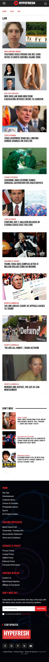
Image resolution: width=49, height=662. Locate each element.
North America (11, 303)
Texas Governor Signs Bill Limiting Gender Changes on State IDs (21, 139)
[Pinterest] (17, 645)
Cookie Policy (7, 652)
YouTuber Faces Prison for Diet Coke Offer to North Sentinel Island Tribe (22, 55)
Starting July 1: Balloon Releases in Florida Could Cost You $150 (22, 223)
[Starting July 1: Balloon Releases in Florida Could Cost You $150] (24, 203)
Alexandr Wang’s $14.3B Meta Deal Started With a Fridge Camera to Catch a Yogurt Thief (31, 459)
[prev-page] (3, 472)
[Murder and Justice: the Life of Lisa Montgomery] (24, 367)
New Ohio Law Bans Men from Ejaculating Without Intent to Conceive (23, 97)
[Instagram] (11, 645)
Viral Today (22, 417)
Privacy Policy (25, 614)
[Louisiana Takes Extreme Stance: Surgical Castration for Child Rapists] (24, 161)
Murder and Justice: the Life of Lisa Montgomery (21, 388)
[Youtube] (30, 645)
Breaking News (23, 455)
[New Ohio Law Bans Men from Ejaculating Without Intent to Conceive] (24, 77)
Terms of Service (31, 652)
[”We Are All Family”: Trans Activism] (24, 328)
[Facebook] (5, 645)
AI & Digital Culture (25, 436)
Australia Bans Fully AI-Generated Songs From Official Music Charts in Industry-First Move (31, 440)
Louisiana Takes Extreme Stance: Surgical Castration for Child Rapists (23, 181)
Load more (23, 399)
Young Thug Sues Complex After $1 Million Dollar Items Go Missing (21, 265)
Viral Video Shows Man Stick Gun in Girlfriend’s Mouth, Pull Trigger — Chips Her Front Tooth (31, 421)
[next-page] (7, 472)
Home (4, 11)
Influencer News (12, 51)
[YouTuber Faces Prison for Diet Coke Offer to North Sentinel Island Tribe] (24, 35)
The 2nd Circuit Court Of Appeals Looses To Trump (24, 307)
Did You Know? (11, 93)
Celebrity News (11, 261)
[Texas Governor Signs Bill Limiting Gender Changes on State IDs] (24, 119)
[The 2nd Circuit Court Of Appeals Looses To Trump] (24, 286)
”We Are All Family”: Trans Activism (21, 347)
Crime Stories (11, 177)
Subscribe (41, 609)
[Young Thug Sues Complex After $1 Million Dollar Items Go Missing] (24, 244)
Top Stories (10, 135)
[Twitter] (24, 645)
